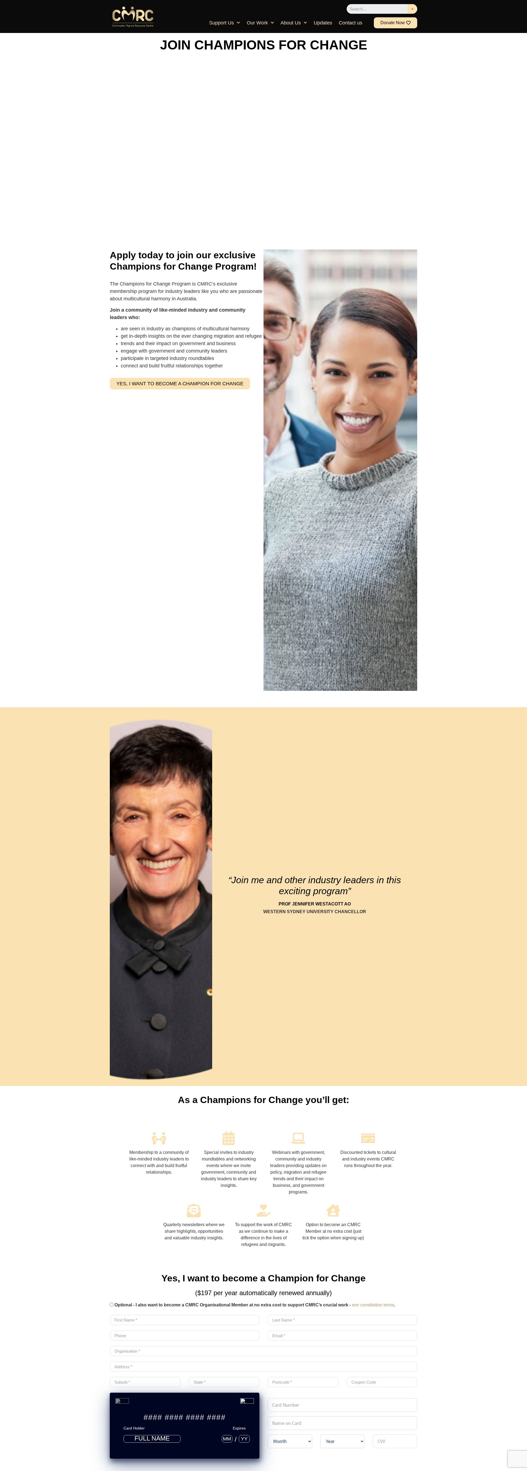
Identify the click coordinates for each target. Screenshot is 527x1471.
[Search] (412, 9)
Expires (239, 1428)
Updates (323, 23)
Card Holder (134, 1428)
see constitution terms (373, 1305)
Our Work (257, 23)
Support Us (221, 23)
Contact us (350, 23)
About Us (291, 23)
